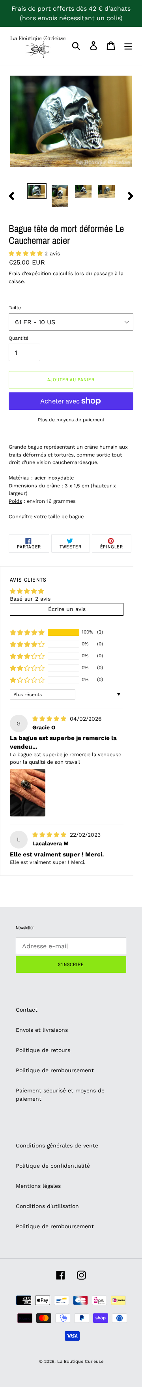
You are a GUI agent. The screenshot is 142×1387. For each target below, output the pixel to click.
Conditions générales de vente (57, 1145)
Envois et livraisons (42, 1030)
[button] (27, 253)
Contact (26, 1009)
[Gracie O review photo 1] (27, 792)
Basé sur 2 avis (30, 599)
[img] (50, 718)
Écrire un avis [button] (67, 609)
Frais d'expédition (30, 273)
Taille (15, 307)
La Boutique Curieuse (80, 1361)
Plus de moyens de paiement (71, 419)
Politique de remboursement (55, 1070)
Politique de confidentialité (53, 1165)
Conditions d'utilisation (47, 1206)
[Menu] (128, 45)
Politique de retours (43, 1050)
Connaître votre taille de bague (46, 516)
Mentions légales (38, 1186)
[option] (36, 192)
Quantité (18, 338)
